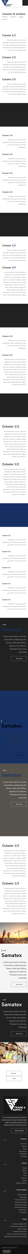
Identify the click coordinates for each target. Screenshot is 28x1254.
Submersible (23, 1210)
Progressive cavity (21, 1202)
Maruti (25, 1170)
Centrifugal (23, 1197)
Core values (23, 1151)
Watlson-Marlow (21, 1183)
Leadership (23, 1154)
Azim (25, 1173)
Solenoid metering (21, 1207)
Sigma (25, 1180)
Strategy (24, 1156)
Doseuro (24, 1178)
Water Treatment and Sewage (17, 1234)
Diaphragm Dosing (21, 1205)
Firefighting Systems (20, 1231)
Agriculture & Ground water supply (15, 1236)
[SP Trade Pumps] (7, 3)
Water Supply (22, 1229)
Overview (24, 1144)
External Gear (22, 1195)
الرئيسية (21, 17)
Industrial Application (20, 1224)
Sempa (24, 1168)
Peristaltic (23, 1212)
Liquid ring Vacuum (21, 1200)
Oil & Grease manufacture (18, 1226)
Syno (25, 1175)
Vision (25, 1149)
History (24, 1146)
